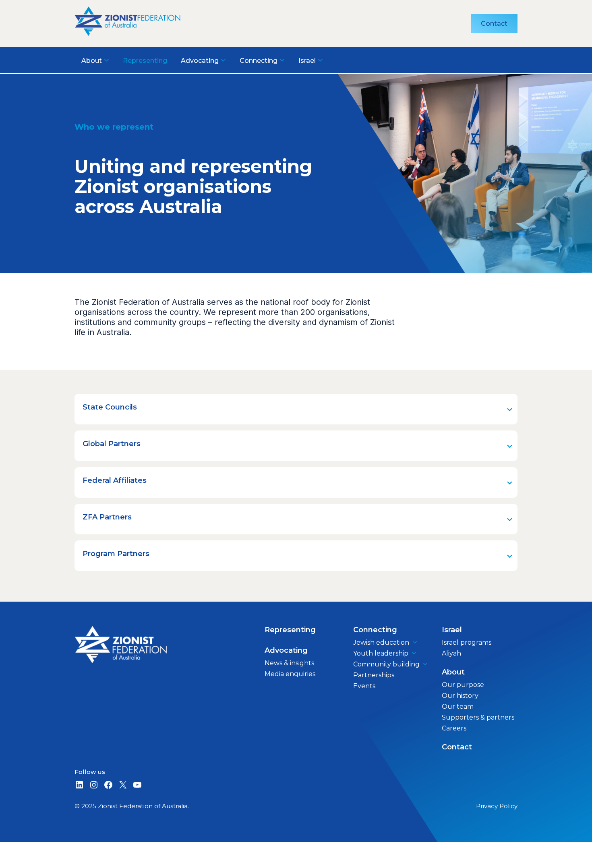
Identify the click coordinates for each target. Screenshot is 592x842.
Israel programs (466, 642)
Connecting (375, 629)
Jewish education (381, 642)
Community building (386, 664)
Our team (458, 706)
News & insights (289, 663)
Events (364, 686)
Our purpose (463, 685)
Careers (454, 728)
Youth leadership (380, 653)
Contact (494, 23)
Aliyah (451, 653)
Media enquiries (290, 674)
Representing (290, 629)
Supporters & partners (478, 717)
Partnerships (373, 675)
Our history (460, 695)
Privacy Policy (496, 806)
